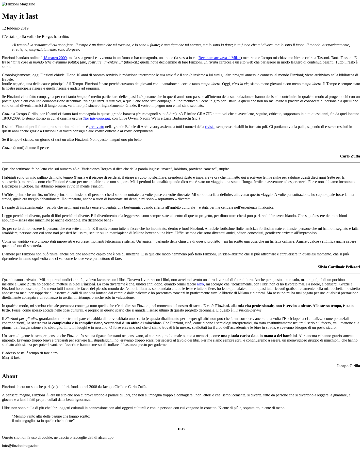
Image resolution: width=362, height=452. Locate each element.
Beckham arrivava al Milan (219, 58)
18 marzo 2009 (55, 58)
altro (200, 284)
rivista (209, 127)
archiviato (96, 127)
